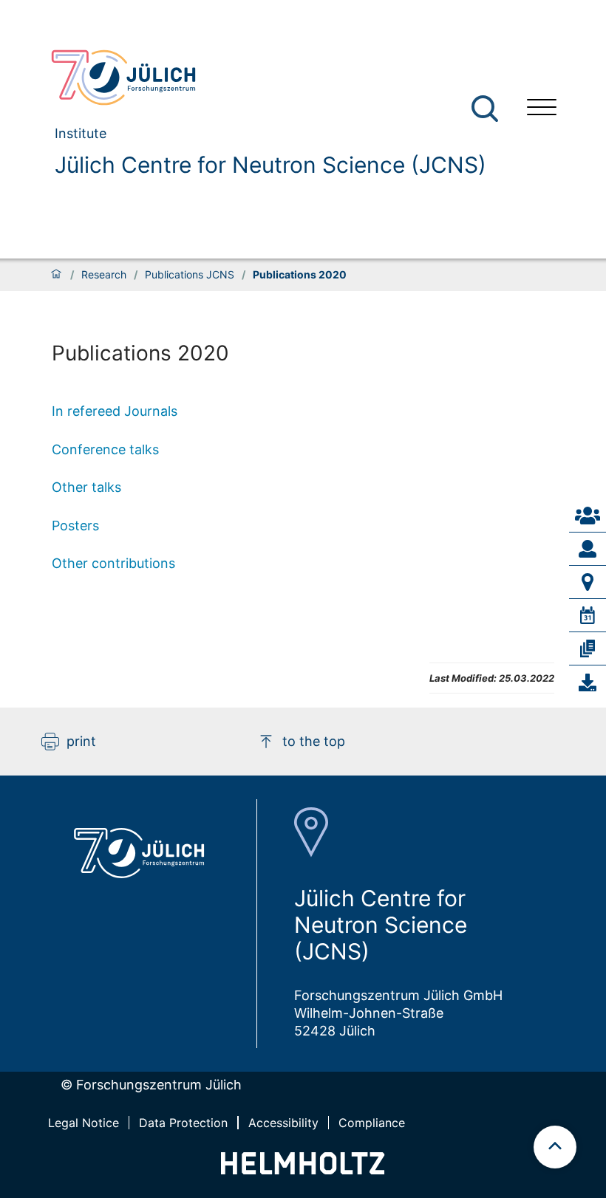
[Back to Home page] (262, 77)
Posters (75, 525)
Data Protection (183, 1122)
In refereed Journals (114, 411)
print (81, 741)
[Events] (587, 615)
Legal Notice (83, 1122)
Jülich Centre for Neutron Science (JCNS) (270, 164)
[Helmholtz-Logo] (302, 1169)
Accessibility (283, 1122)
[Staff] (587, 549)
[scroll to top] (555, 1147)
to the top (313, 741)
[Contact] (587, 515)
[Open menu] (542, 108)
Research (103, 275)
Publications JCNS (189, 275)
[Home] (56, 274)
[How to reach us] (587, 582)
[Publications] (587, 648)
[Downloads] (587, 682)
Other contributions (113, 563)
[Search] (486, 109)
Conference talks (105, 449)
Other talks (86, 487)
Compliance (371, 1122)
